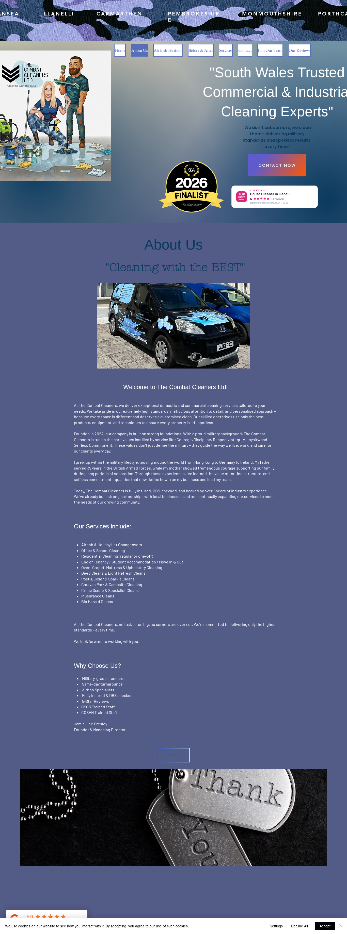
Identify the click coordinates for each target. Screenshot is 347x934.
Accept (325, 925)
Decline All (299, 925)
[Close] (341, 926)
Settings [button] (276, 925)
